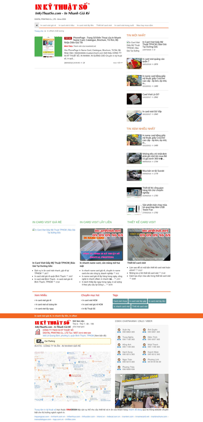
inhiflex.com (70, 419)
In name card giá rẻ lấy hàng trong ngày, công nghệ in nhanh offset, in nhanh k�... (102, 277)
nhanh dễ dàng (135, 409)
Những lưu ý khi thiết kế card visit (144, 273)
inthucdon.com (88, 416)
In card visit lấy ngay (44, 308)
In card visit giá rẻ (48, 25)
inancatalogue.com (43, 419)
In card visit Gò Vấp (152, 111)
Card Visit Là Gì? (151, 94)
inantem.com (128, 416)
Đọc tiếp (117, 63)
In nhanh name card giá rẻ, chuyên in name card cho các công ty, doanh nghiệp (101, 272)
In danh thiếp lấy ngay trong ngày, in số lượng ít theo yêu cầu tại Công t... (102, 283)
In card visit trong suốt (124, 25)
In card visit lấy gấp (137, 301)
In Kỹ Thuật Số (88, 308)
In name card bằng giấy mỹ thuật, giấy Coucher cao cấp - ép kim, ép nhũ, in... (155, 80)
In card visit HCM (89, 300)
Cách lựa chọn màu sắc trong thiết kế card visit (149, 275)
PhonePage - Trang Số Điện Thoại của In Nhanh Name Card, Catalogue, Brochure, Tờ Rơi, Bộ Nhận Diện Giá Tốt (92, 40)
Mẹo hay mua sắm (145, 25)
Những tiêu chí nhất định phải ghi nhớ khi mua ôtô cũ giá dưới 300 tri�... (155, 156)
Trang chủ (39, 31)
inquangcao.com (42, 416)
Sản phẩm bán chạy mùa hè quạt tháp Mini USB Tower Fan (155, 207)
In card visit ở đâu (66, 25)
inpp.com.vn (58, 419)
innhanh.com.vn (58, 416)
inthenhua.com (73, 416)
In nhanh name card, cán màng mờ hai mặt (100, 264)
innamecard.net (142, 416)
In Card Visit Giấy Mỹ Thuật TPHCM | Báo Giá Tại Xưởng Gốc (154, 44)
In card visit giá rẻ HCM (92, 304)
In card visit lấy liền (85, 25)
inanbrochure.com (159, 416)
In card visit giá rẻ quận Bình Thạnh (50, 276)
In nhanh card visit (122, 306)
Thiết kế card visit (104, 25)
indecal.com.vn (113, 416)
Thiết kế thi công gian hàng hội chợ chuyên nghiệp (153, 190)
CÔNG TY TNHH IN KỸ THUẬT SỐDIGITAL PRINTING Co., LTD (58, 331)
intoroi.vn (101, 416)
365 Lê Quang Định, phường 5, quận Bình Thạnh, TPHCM (68, 335)
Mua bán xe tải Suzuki (153, 171)
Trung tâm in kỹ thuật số (45, 409)
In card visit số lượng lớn (46, 304)
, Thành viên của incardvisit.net (80, 46)
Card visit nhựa (120, 301)
